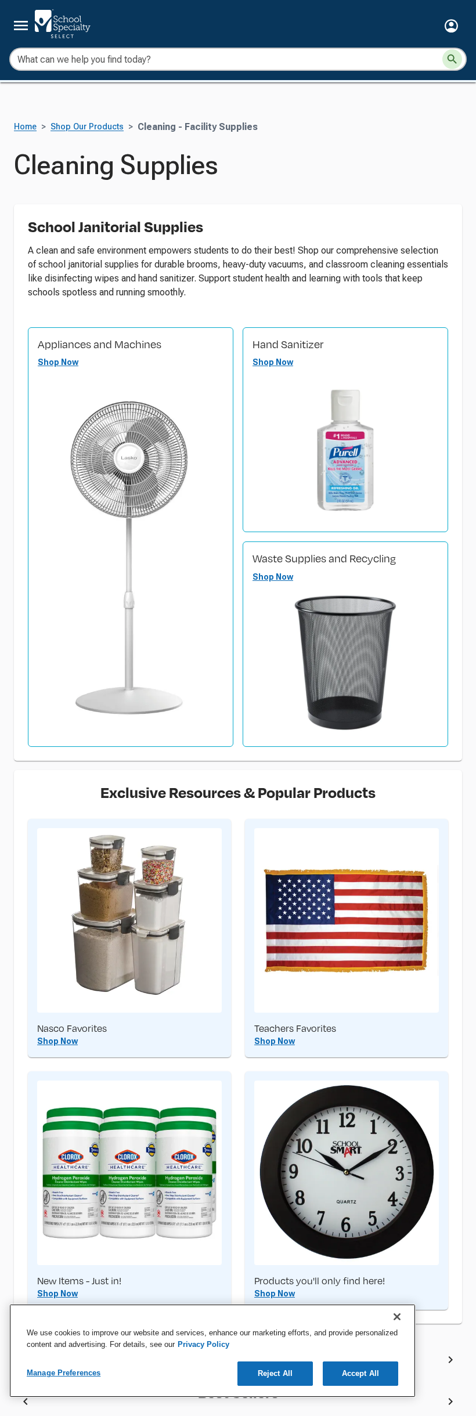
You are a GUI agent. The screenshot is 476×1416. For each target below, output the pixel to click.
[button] (451, 26)
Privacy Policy (203, 1344)
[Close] (397, 1317)
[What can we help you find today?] (452, 59)
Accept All (360, 1373)
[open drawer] (21, 25)
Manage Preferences (63, 1372)
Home (25, 187)
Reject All (275, 1373)
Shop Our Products (87, 187)
